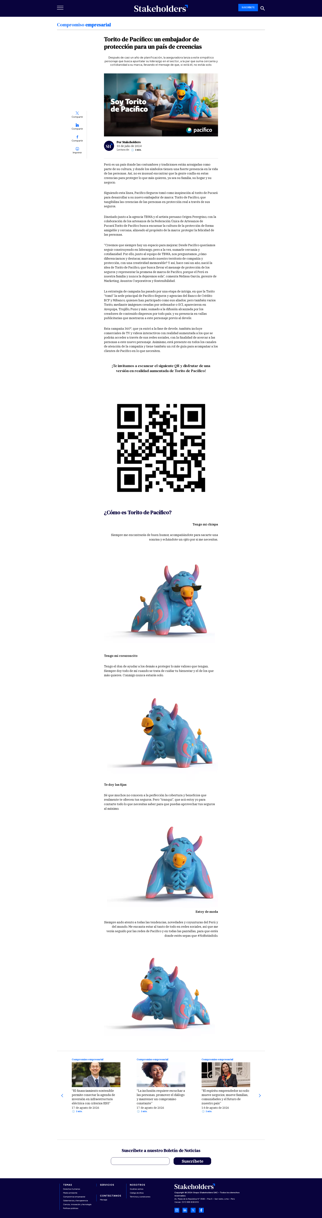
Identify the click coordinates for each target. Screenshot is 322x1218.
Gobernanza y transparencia (75, 1200)
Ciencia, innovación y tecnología (77, 1204)
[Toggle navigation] (60, 7)
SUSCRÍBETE (248, 7)
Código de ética (137, 1193)
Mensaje (103, 1200)
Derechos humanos (71, 1189)
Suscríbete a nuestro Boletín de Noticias (161, 1150)
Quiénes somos (136, 1189)
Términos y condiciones (140, 1197)
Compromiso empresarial (87, 1059)
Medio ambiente (70, 1193)
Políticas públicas (70, 1208)
